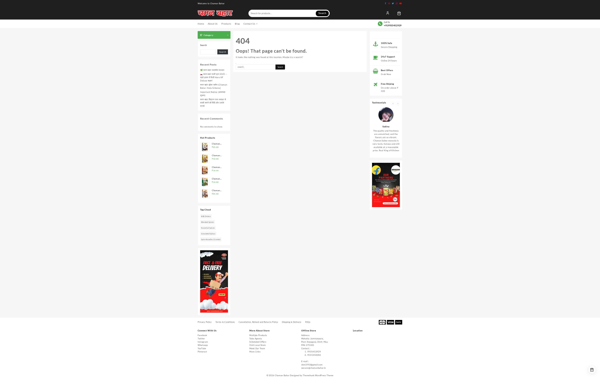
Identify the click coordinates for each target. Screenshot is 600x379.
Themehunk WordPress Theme (318, 375)
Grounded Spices (208, 234)
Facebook (202, 335)
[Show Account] (388, 13)
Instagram (203, 342)
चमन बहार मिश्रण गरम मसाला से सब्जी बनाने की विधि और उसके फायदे (213, 102)
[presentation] (393, 103)
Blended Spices (207, 222)
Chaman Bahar (282, 375)
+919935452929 (393, 25)
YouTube (202, 348)
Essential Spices (208, 228)
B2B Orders (206, 216)
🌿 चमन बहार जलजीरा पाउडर (212, 70)
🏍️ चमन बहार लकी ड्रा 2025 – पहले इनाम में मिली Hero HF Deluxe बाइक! (213, 77)
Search (322, 13)
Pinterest (202, 351)
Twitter (201, 338)
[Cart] (399, 13)
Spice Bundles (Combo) (211, 239)
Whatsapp (203, 345)
